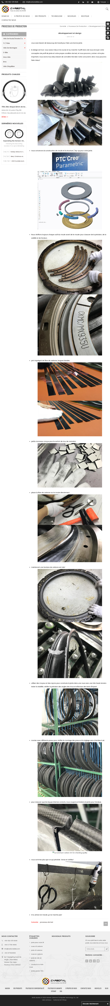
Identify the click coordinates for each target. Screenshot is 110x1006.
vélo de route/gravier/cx (13, 38)
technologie (56, 16)
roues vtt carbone (37, 946)
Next (24, 93)
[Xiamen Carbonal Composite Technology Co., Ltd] (15, 9)
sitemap (53, 991)
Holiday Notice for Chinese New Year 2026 (24, 152)
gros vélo (6, 57)
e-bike (5, 52)
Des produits (40, 16)
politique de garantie (55, 988)
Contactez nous (9, 20)
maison (7, 988)
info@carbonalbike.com (34, 2)
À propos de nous (22, 16)
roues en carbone (37, 954)
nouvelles (72, 16)
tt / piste (6, 43)
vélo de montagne (10, 48)
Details (4, 117)
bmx (4, 62)
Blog (106, 988)
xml (61, 991)
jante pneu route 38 (37, 943)
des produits (17, 988)
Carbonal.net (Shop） (60, 1000)
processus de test (46, 922)
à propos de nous (71, 988)
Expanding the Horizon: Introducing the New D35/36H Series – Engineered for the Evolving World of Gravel (14, 141)
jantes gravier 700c (37, 971)
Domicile (5, 16)
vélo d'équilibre (9, 66)
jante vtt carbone (36, 950)
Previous (3, 93)
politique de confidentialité (35, 988)
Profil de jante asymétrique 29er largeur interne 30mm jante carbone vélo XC (14, 107)
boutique (85, 16)
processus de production (78, 26)
